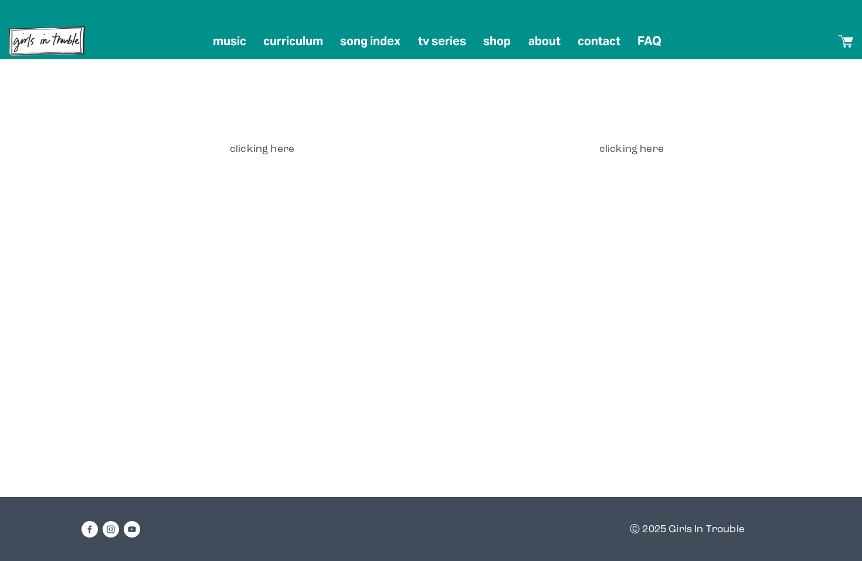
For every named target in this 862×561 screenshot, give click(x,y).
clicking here (262, 149)
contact (599, 41)
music (229, 41)
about (544, 41)
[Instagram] (111, 529)
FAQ (649, 41)
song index (370, 41)
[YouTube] (132, 529)
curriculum (293, 41)
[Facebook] (90, 529)
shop (497, 41)
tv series (442, 41)
